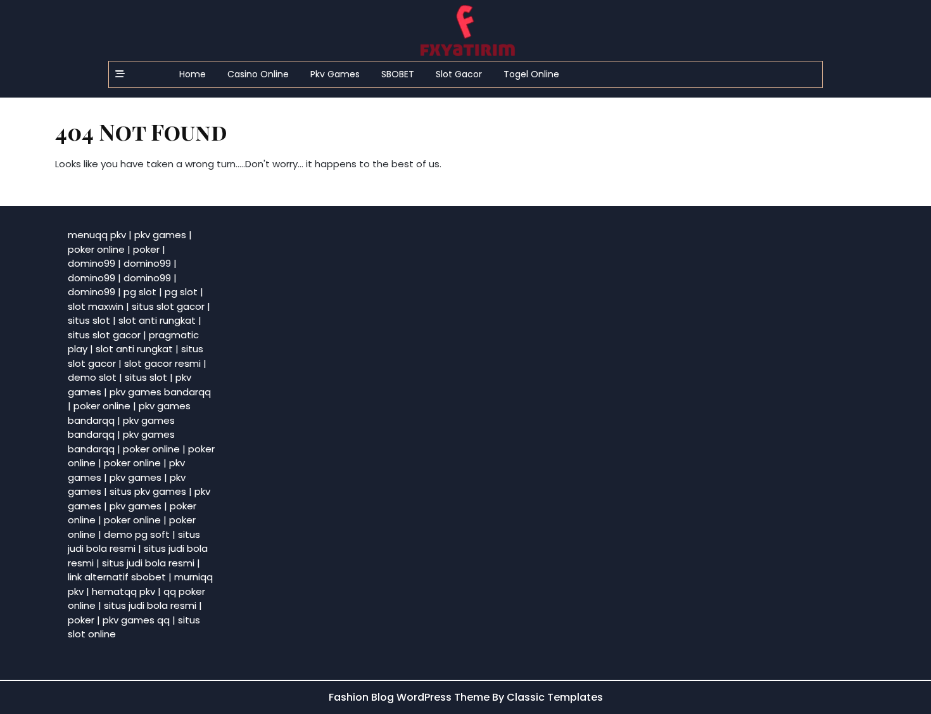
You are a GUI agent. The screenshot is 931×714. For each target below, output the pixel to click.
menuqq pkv (97, 234)
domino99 (91, 263)
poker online (96, 249)
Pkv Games (335, 74)
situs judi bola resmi (134, 542)
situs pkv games (148, 491)
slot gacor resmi (162, 363)
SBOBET (397, 74)
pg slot (140, 291)
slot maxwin (96, 306)
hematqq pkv (123, 591)
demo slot (92, 377)
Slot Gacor (459, 74)
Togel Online (531, 74)
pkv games (160, 234)
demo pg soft (137, 534)
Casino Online (258, 74)
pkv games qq (136, 620)
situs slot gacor (168, 306)
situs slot (89, 320)
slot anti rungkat (157, 320)
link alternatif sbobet (117, 576)
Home (192, 74)
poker (146, 249)
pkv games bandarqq (160, 391)
